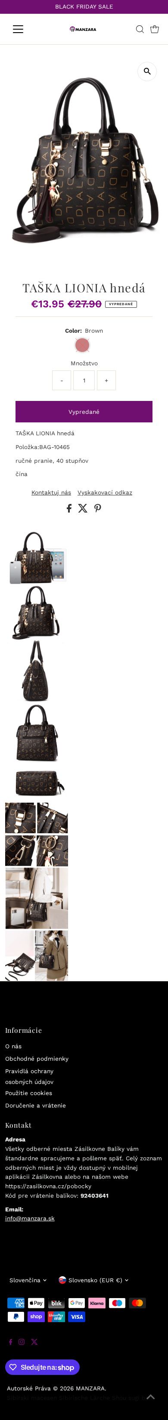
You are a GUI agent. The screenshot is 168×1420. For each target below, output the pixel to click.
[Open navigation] (25, 29)
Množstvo (84, 363)
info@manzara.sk (30, 1218)
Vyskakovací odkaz (105, 493)
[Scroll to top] (150, 1402)
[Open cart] (154, 29)
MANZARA (90, 1388)
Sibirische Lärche (84, 1397)
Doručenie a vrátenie (35, 1105)
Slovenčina (24, 1280)
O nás (13, 1046)
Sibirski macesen (32, 1397)
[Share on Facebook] (70, 510)
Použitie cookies (28, 1092)
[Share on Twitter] (84, 510)
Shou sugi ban (132, 1397)
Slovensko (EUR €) (95, 1280)
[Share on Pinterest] (97, 510)
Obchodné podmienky (36, 1058)
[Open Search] (140, 29)
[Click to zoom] (147, 71)
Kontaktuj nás (51, 493)
